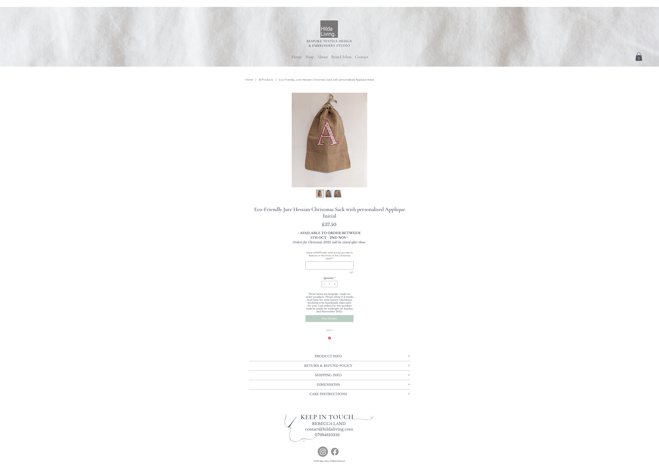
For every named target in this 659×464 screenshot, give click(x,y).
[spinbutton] (329, 284)
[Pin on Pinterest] (329, 338)
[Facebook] (335, 451)
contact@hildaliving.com (329, 429)
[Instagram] (323, 451)
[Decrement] (324, 284)
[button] (638, 56)
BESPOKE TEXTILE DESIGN (329, 41)
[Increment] (335, 284)
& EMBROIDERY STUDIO (329, 46)
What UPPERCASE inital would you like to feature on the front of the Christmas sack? (329, 255)
